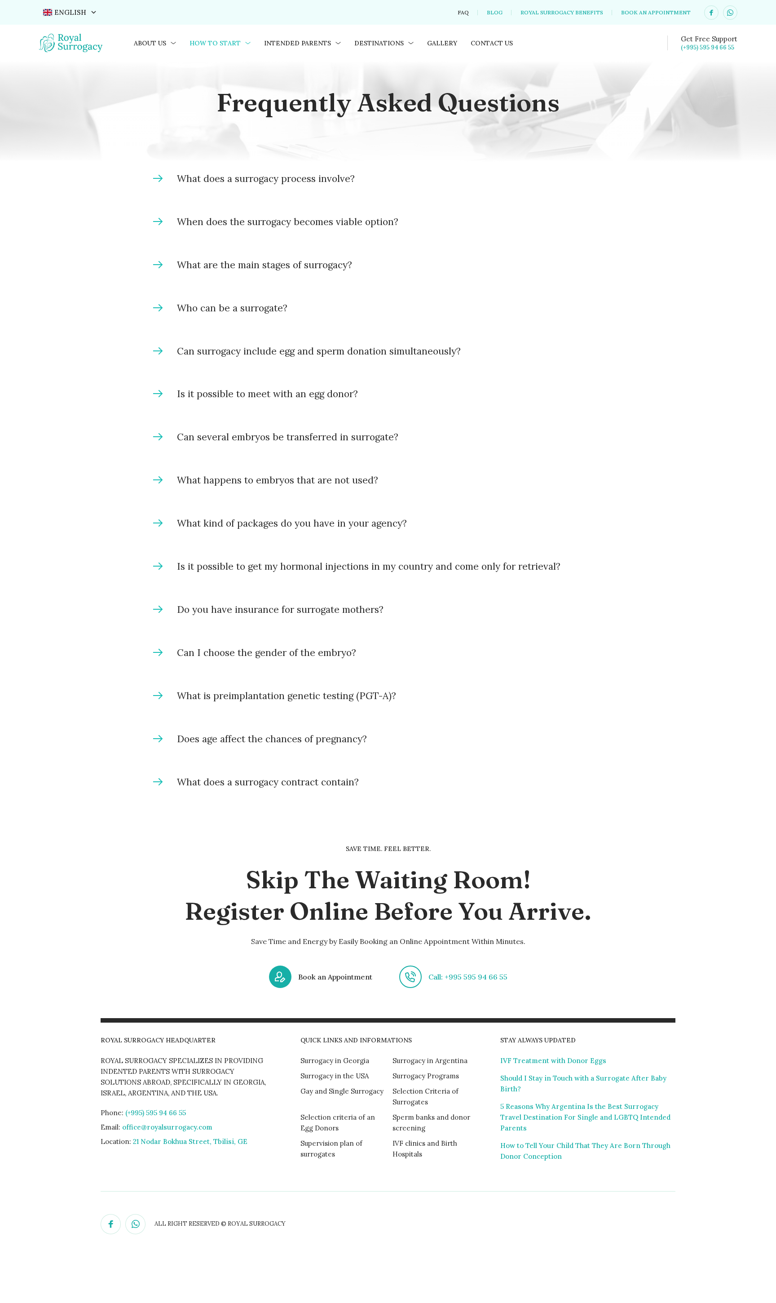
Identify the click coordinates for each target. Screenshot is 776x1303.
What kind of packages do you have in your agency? (292, 523)
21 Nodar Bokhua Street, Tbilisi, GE (189, 1141)
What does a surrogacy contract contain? (268, 782)
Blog (495, 12)
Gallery (442, 43)
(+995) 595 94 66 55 (707, 47)
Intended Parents (297, 43)
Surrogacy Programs (425, 1076)
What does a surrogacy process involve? (266, 179)
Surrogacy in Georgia (334, 1060)
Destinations (379, 43)
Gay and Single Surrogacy (342, 1091)
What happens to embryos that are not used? (277, 480)
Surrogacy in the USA (334, 1076)
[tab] (388, 179)
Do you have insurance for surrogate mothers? (280, 609)
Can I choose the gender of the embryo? (266, 653)
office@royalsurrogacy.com (167, 1127)
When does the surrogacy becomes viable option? (287, 222)
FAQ (463, 12)
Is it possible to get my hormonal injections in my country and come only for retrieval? (368, 566)
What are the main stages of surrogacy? (264, 265)
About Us (150, 43)
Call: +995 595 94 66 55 (467, 976)
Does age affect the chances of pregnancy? (272, 739)
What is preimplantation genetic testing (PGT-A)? (286, 696)
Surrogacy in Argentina (429, 1060)
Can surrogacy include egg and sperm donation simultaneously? (319, 351)
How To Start (215, 43)
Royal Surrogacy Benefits (561, 12)
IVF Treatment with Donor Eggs (553, 1060)
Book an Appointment (656, 12)
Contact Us (492, 43)
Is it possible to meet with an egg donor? (267, 394)
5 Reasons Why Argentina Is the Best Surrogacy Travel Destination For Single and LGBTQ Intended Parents (585, 1117)
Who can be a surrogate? (232, 308)
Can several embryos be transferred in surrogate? (287, 437)
